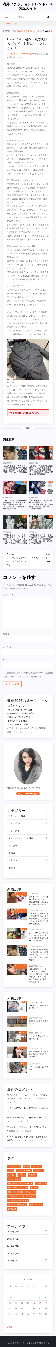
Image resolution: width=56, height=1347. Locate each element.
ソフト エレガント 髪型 (17, 1205)
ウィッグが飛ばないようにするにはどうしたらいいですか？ (38, 1054)
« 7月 (9, 1327)
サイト (6, 660)
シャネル (11, 1175)
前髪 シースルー (36, 1205)
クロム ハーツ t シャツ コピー (20, 717)
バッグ (13, 831)
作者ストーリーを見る (28, 793)
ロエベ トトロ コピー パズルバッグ (21, 1192)
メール (7, 647)
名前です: (11, 788)
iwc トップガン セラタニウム (38, 1068)
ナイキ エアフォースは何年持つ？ (22, 1108)
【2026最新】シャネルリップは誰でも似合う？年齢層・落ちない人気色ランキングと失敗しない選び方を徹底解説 (39, 919)
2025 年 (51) (13, 1239)
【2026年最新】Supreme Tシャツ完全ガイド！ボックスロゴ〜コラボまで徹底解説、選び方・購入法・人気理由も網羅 (41, 504)
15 (40, 1303)
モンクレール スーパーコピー (20, 713)
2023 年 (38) (13, 1253)
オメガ (10, 1171)
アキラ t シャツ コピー (17, 724)
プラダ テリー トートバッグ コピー (21, 1196)
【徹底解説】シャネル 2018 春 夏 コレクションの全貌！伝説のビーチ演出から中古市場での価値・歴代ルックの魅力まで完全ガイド (38, 975)
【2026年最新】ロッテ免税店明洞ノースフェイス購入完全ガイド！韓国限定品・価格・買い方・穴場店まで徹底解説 (41, 539)
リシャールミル (14, 1179)
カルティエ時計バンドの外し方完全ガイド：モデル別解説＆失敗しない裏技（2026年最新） (38, 937)
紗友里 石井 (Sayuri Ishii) (29, 31)
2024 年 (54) (13, 1246)
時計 (12, 845)
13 (28, 1303)
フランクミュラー (24, 1171)
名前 (6, 634)
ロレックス (36, 1166)
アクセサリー (16, 816)
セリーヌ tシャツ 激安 (17, 721)
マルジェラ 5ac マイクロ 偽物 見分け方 (38, 1037)
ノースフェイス (14, 1166)
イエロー (34, 1188)
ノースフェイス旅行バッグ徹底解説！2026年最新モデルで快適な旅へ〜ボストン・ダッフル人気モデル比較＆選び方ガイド (15, 504)
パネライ (22, 1175)
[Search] (48, 17)
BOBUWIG (12, 1209)
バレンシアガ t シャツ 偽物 (19, 709)
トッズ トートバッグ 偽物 (18, 1200)
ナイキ (26, 1166)
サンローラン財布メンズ (17, 1188)
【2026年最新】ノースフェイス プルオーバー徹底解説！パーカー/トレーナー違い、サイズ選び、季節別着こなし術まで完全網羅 (15, 539)
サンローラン (41, 1183)
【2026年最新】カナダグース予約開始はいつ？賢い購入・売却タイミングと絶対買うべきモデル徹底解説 (15, 469)
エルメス (32, 1175)
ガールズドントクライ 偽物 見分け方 (39, 1007)
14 (34, 1303)
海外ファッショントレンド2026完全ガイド (28, 6)
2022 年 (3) (12, 1261)
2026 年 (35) (13, 1231)
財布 (12, 860)
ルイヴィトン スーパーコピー (20, 53)
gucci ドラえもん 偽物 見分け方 (38, 1022)
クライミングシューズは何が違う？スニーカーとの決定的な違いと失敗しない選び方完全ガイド (38, 900)
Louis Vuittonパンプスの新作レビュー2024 (26, 1117)
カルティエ (38, 1171)
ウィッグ (14, 823)
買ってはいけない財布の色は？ (20, 1183)
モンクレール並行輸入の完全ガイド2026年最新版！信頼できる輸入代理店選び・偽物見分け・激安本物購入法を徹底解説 (41, 470)
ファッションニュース (20, 838)
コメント (8, 595)
